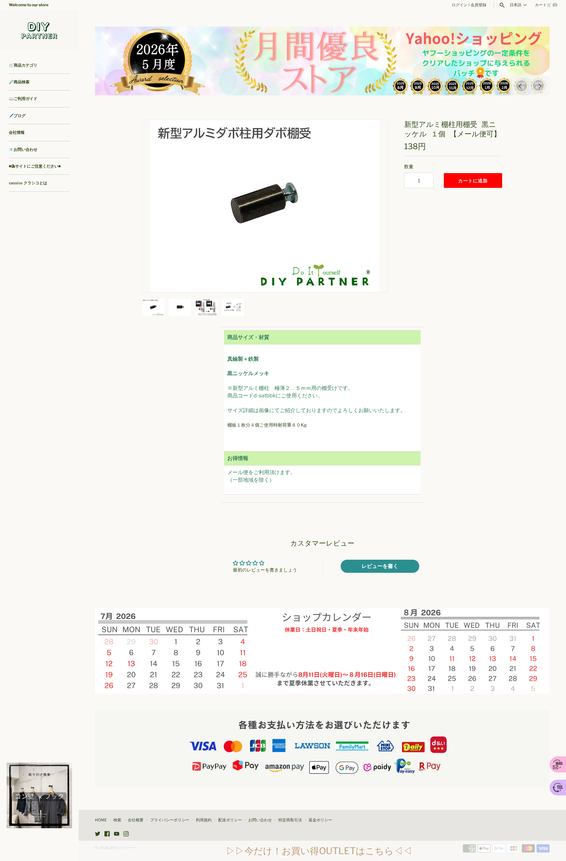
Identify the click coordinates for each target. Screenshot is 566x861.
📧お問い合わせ (23, 149)
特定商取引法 (290, 820)
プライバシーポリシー (169, 820)
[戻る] (520, 85)
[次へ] (540, 85)
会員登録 (478, 5)
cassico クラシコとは (28, 183)
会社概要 (135, 820)
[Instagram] (126, 834)
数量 (408, 166)
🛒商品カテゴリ (23, 65)
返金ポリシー (320, 820)
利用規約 (204, 820)
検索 (117, 820)
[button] (374, 206)
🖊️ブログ (17, 115)
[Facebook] (107, 834)
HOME (101, 820)
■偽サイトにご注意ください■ (35, 166)
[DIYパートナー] (39, 30)
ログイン (459, 5)
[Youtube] (116, 834)
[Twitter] (97, 834)
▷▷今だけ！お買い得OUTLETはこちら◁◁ (319, 850)
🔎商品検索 (19, 82)
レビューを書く (380, 566)
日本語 (515, 5)
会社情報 (17, 132)
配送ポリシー (230, 820)
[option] (322, 61)
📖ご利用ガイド (23, 98)
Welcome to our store (28, 5)
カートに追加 (473, 180)
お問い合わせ (260, 820)
